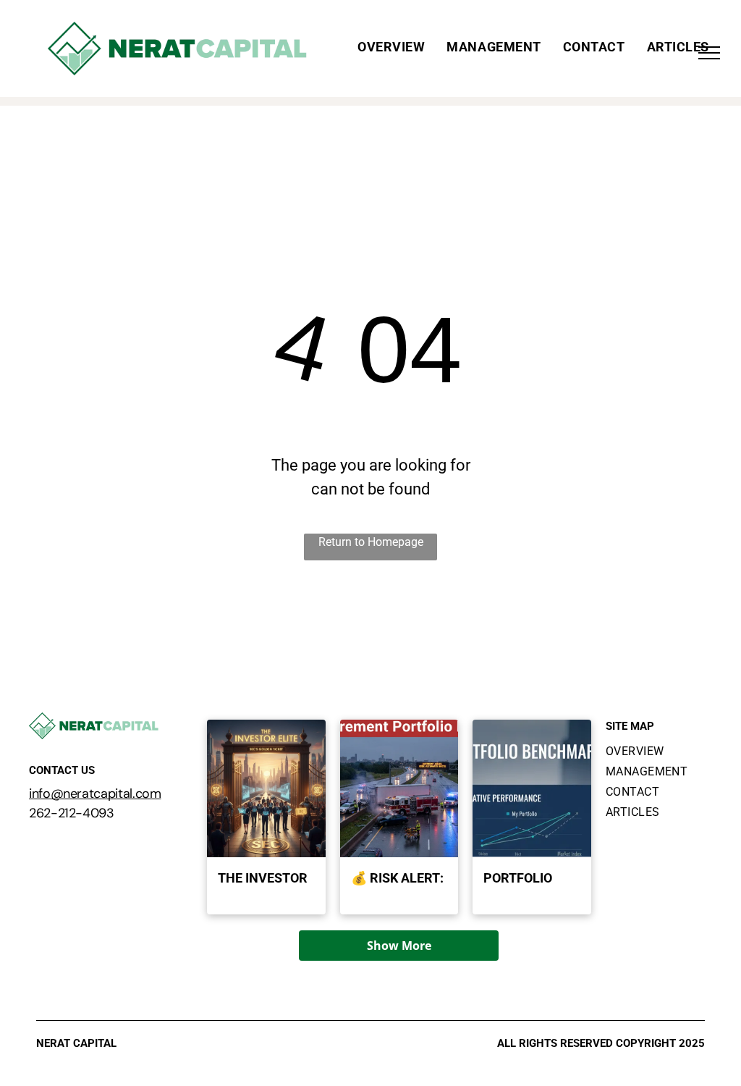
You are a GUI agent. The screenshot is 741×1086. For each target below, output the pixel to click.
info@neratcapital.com (95, 793)
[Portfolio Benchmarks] (532, 788)
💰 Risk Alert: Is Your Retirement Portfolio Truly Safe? (397, 879)
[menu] (709, 53)
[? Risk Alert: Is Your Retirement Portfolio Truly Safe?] (399, 788)
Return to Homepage (370, 542)
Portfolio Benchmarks (527, 879)
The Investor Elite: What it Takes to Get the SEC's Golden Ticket (266, 879)
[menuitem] (391, 47)
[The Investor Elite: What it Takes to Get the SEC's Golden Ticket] (266, 788)
